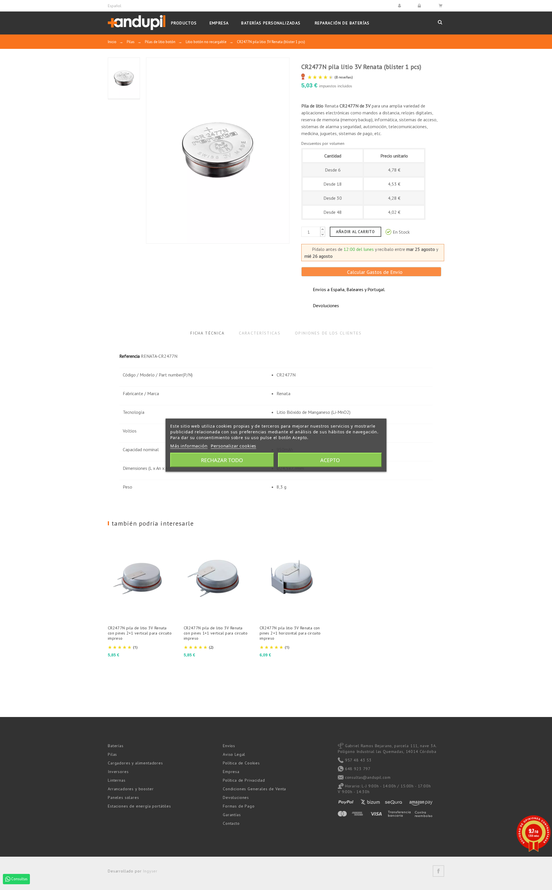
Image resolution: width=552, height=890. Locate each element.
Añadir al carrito (355, 231)
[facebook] (438, 871)
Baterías (116, 745)
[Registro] (420, 5)
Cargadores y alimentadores (135, 763)
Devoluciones (236, 797)
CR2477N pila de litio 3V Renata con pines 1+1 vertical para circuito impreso (216, 633)
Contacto (231, 823)
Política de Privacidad (244, 780)
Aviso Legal (234, 754)
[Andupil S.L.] (136, 23)
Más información (189, 445)
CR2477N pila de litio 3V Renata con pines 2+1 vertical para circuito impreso (140, 633)
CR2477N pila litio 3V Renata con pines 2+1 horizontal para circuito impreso (290, 633)
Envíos (229, 745)
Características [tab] (260, 333)
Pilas (112, 754)
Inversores (118, 771)
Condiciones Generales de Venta (254, 788)
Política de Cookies (241, 763)
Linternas (117, 780)
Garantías (232, 814)
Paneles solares (123, 797)
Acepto (330, 459)
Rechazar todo (222, 459)
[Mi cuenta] (400, 5)
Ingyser (150, 871)
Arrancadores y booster (131, 788)
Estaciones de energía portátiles (139, 806)
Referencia (129, 356)
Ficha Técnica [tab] (207, 333)
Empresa (231, 771)
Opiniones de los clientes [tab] (328, 333)
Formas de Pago (239, 806)
